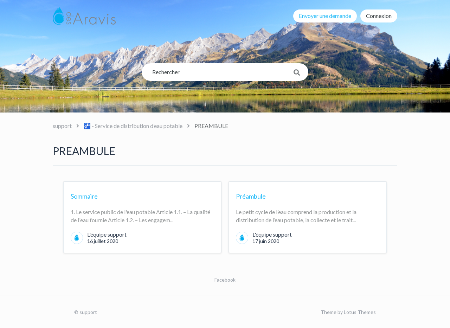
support (62, 125)
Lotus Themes (360, 312)
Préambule (251, 196)
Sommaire (84, 196)
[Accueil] (84, 16)
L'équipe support (107, 234)
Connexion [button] (379, 15)
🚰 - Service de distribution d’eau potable (133, 125)
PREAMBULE (211, 125)
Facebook (225, 280)
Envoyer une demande (325, 15)
